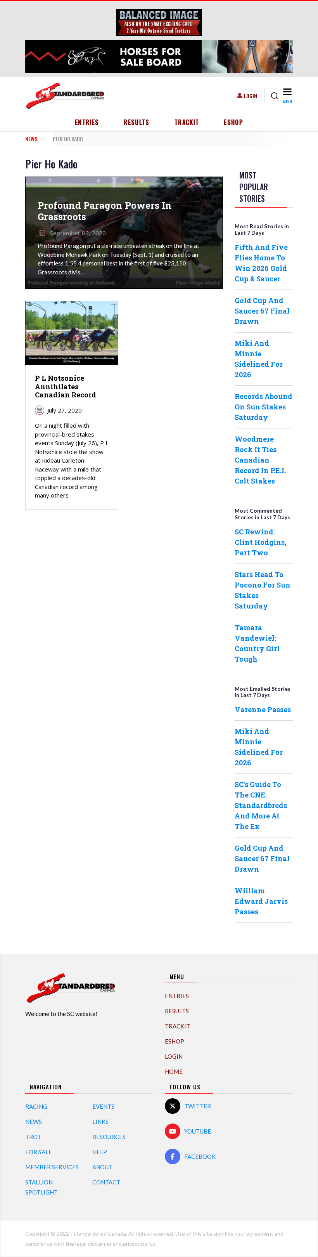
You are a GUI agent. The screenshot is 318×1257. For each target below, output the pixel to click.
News (31, 139)
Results (137, 122)
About (102, 1166)
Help (99, 1151)
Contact (106, 1182)
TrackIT (187, 122)
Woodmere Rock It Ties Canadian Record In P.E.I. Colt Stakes (260, 459)
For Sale (38, 1151)
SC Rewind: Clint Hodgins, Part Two (260, 542)
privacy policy (139, 1243)
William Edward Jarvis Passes (261, 901)
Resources (109, 1136)
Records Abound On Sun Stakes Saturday (263, 407)
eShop (233, 122)
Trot (33, 1136)
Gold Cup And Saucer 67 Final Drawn (262, 311)
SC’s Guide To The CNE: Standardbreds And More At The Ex (261, 805)
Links (100, 1121)
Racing (36, 1106)
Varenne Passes (263, 709)
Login (250, 96)
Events (103, 1106)
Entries (87, 122)
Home (174, 1071)
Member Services (52, 1166)
